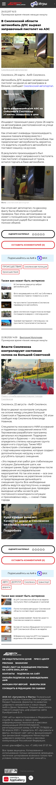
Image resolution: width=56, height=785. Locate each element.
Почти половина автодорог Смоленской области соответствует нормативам (32, 610)
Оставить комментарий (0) (28, 245)
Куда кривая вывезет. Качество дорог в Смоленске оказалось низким (26, 520)
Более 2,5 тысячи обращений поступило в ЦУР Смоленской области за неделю (32, 628)
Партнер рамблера (27, 771)
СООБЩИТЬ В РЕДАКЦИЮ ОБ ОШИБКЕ (23, 688)
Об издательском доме (17, 659)
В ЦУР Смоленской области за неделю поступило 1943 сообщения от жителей (31, 601)
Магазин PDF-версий (15, 684)
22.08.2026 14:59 (9, 337)
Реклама (7, 663)
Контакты (8, 673)
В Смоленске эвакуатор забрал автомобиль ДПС (28, 285)
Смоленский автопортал (14, 69)
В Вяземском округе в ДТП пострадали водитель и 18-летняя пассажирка (31, 637)
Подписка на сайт (28, 673)
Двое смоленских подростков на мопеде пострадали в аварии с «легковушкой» (32, 313)
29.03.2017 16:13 (8, 11)
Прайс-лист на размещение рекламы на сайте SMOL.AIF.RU (25, 668)
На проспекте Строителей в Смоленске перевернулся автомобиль (31, 304)
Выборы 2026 (38, 684)
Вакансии (21, 663)
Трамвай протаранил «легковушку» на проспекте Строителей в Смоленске (31, 322)
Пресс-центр (41, 659)
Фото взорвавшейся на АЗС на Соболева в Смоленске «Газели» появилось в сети (33, 294)
